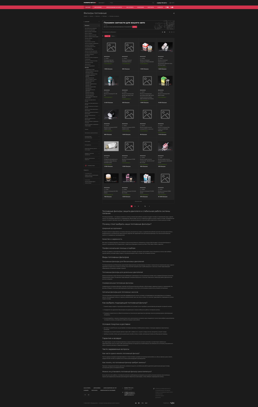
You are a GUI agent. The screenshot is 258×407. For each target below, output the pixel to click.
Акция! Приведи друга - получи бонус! (90, 182)
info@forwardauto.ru (129, 392)
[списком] (172, 32)
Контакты (94, 390)
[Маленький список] (162, 32)
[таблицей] (174, 32)
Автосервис (97, 387)
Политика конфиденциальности (163, 388)
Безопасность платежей (108, 390)
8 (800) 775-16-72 (162, 3)
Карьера (86, 390)
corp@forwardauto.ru (129, 393)
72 (145, 206)
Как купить (87, 387)
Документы (158, 397)
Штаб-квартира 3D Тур (110, 387)
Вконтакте (85, 394)
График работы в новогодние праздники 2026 (91, 176)
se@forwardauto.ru (129, 395)
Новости (86, 170)
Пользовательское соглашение (162, 390)
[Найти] (153, 2)
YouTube (88, 394)
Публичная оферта (159, 395)
